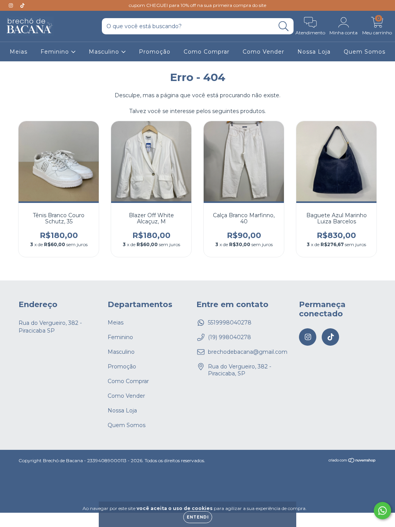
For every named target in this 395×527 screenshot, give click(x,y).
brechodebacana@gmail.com (247, 351)
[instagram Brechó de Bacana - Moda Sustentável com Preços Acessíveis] (11, 5)
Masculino (105, 51)
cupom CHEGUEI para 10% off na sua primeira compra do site (197, 5)
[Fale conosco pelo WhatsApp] (382, 510)
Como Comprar (207, 51)
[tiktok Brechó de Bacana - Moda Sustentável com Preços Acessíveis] (22, 5)
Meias (18, 51)
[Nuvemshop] (352, 461)
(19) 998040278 (229, 337)
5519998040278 (230, 322)
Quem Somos (364, 51)
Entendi (198, 517)
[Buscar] (284, 26)
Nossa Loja (314, 51)
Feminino (56, 51)
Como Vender (263, 51)
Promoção (154, 51)
